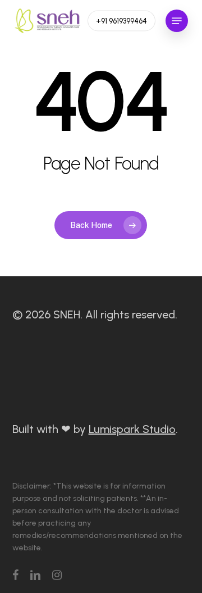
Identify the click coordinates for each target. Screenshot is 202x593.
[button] (177, 20)
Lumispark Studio (132, 429)
